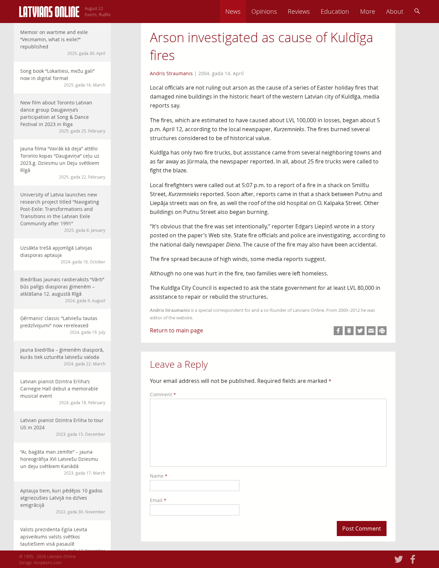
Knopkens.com (48, 562)
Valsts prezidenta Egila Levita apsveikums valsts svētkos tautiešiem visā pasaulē (62, 539)
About (394, 11)
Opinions (264, 11)
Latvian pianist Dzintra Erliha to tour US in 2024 (62, 427)
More (367, 11)
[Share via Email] (371, 330)
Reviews (299, 11)
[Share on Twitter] (360, 330)
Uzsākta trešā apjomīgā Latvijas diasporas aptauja (62, 254)
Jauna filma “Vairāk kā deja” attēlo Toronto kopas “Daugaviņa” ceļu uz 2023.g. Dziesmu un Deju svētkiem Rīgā (62, 162)
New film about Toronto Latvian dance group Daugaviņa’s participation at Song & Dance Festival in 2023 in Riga (62, 116)
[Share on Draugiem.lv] (349, 330)
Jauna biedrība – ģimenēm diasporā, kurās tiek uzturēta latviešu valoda (62, 356)
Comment (163, 394)
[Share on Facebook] (338, 330)
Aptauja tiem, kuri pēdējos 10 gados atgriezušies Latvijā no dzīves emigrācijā (62, 500)
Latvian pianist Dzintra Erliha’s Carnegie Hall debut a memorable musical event (62, 391)
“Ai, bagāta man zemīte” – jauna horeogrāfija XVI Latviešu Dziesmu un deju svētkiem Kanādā (62, 462)
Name (158, 476)
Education (335, 11)
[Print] (382, 330)
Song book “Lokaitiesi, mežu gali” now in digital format (62, 78)
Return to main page (176, 330)
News (232, 11)
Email (158, 500)
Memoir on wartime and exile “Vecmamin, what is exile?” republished (62, 42)
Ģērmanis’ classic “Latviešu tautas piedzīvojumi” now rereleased (62, 325)
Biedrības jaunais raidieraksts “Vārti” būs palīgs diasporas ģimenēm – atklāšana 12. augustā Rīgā (62, 289)
